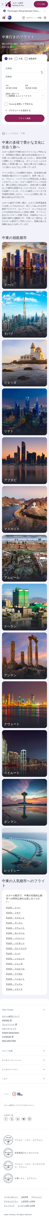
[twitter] (12, 1119)
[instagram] (30, 1119)
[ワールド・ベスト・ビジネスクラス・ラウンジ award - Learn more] (8, 1165)
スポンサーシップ (9, 1028)
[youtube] (24, 1119)
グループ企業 (7, 1051)
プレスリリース (8, 1024)
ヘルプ (4, 1079)
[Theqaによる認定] (13, 1095)
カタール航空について (11, 1016)
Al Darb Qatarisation (10, 1032)
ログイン (30, 18)
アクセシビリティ (11, 1201)
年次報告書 (6, 1037)
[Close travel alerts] (44, 10)
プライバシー (36, 1197)
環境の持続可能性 (9, 1041)
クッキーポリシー (11, 1197)
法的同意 (24, 1197)
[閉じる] (2, 4)
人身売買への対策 (28, 1201)
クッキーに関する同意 (26, 1206)
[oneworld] (10, 18)
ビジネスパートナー (10, 1069)
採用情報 (5, 1020)
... (8, 133)
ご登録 (38, 18)
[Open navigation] (45, 18)
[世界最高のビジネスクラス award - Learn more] (8, 1153)
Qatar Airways (8, 1010)
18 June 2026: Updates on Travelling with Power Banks (24, 11)
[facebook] (6, 1119)
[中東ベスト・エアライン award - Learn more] (8, 1178)
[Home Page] (3, 133)
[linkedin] (18, 1119)
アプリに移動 (41, 4)
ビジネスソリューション (11, 1060)
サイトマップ (9, 1206)
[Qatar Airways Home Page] (4, 18)
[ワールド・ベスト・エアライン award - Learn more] (8, 1140)
